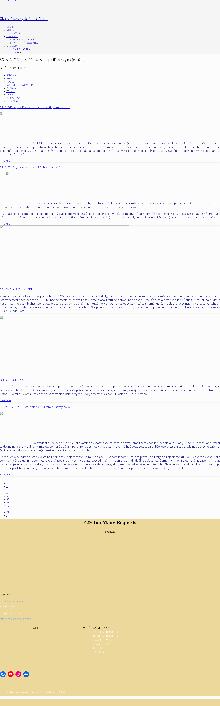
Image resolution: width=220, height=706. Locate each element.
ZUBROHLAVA (13, 97)
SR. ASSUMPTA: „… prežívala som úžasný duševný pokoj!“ (36, 407)
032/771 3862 (7, 607)
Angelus (98, 652)
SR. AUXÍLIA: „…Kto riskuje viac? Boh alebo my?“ (30, 167)
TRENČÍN (10, 91)
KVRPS (97, 648)
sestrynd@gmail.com (11, 613)
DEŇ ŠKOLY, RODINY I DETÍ (16, 289)
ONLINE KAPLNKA (21, 49)
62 (7, 505)
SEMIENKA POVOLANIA (24, 39)
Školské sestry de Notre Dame (24, 18)
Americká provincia (106, 632)
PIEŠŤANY (11, 88)
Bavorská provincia (105, 636)
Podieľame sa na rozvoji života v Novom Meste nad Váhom (36, 692)
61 (7, 502)
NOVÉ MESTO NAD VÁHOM (19, 84)
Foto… (23, 311)
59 (7, 496)
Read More (5, 160)
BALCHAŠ (11, 75)
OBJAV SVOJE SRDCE (13, 380)
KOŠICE (10, 81)
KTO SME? (11, 29)
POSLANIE (18, 33)
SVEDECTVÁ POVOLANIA (25, 42)
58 (7, 492)
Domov (10, 26)
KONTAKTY (11, 46)
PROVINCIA (12, 101)
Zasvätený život (103, 644)
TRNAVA (10, 94)
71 (7, 512)
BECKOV (10, 78)
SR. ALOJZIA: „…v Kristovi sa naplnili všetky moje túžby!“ (35, 107)
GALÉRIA (17, 52)
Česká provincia (103, 640)
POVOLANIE (12, 36)
